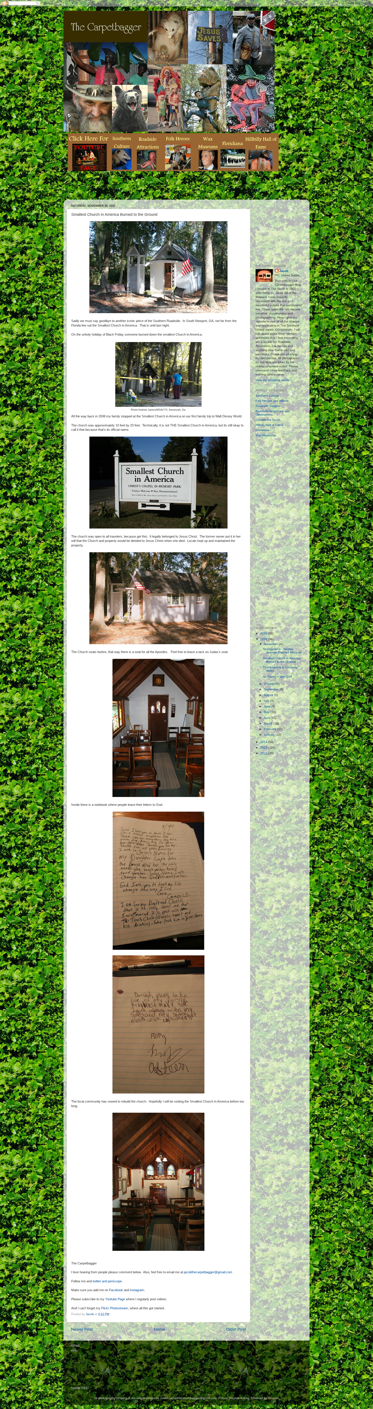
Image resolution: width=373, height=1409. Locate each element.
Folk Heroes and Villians (272, 400)
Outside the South (268, 419)
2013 (264, 747)
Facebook (116, 1290)
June (267, 706)
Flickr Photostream (114, 1308)
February (270, 729)
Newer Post (82, 1329)
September (272, 689)
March (268, 723)
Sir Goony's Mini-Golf (277, 676)
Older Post (236, 1329)
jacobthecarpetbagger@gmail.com (208, 1272)
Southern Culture (267, 395)
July (267, 700)
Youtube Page (115, 1299)
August (269, 695)
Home (159, 1329)
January (270, 734)
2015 (264, 639)
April (267, 717)
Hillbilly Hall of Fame (269, 425)
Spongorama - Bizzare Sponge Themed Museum (282, 650)
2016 (264, 633)
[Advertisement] (146, 188)
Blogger (273, 1398)
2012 (264, 753)
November (271, 644)
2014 (264, 742)
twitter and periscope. (108, 1281)
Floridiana (262, 430)
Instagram (137, 1290)
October (270, 683)
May (267, 712)
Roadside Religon (268, 406)
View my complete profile (273, 380)
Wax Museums (266, 435)
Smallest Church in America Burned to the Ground (281, 660)
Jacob (283, 271)
